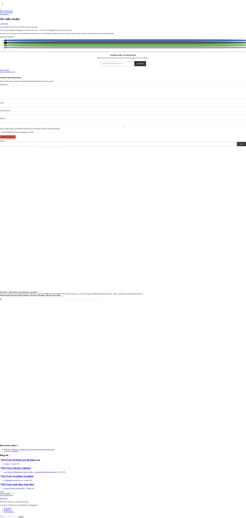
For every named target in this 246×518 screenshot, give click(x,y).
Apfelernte (14, 451)
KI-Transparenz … (9, 512)
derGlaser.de (4, 498)
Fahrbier (26, 468)
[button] (5, 40)
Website (2, 118)
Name (2, 103)
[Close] (1, 515)
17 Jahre (6, 464)
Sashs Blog (29, 484)
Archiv (2, 492)
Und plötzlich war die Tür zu (12, 480)
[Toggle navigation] (1, 9)
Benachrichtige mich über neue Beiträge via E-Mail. (18, 132)
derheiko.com (33, 460)
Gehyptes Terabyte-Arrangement (14, 488)
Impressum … (8, 510)
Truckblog (28, 476)
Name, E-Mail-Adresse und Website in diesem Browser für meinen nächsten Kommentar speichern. (30, 129)
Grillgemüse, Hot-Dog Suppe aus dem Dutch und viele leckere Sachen (33, 449)
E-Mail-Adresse (5, 110)
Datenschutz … (8, 508)
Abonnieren (140, 63)
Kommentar (4, 84)
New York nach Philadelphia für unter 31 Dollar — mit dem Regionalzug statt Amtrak (30, 472)
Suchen (241, 144)
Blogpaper (23, 505)
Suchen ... (3, 141)
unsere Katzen (4, 14)
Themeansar (33, 505)
